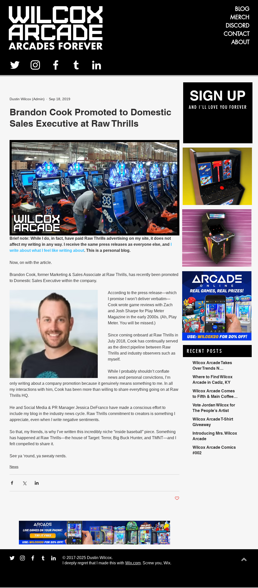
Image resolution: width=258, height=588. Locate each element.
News (14, 467)
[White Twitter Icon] (15, 65)
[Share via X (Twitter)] (24, 482)
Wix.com (133, 563)
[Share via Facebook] (12, 482)
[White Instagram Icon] (35, 65)
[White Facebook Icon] (55, 65)
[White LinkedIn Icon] (96, 65)
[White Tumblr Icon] (76, 65)
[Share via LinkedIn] (36, 482)
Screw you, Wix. (157, 563)
